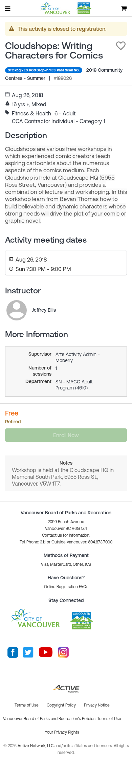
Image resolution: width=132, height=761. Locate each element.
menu (8, 8)
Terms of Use (109, 718)
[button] (121, 45)
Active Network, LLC (36, 745)
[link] (16, 310)
